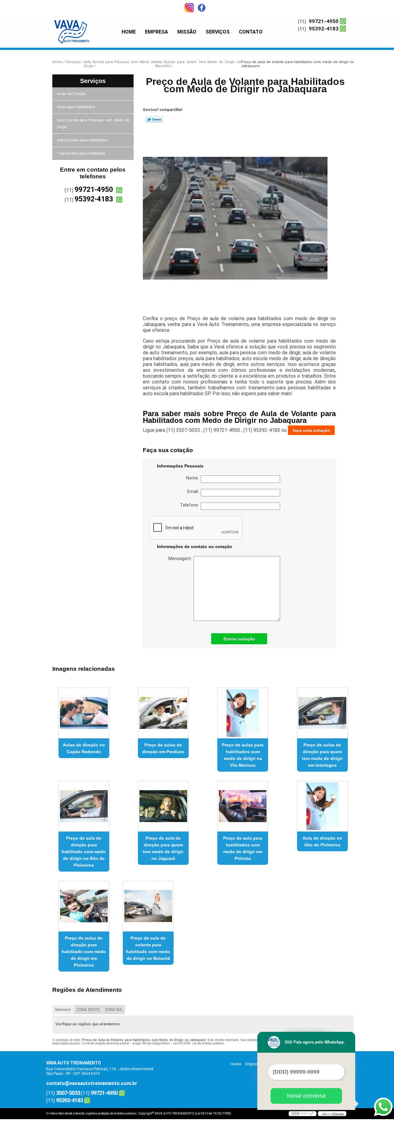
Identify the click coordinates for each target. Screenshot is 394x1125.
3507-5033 (68, 1093)
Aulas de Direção (71, 94)
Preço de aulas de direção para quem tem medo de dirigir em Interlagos (322, 755)
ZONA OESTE (88, 1010)
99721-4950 (324, 21)
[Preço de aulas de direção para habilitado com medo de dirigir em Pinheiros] (83, 906)
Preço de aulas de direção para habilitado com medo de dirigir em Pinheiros (84, 952)
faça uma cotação (311, 430)
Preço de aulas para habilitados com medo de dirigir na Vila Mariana (242, 755)
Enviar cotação (239, 638)
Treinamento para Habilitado (81, 153)
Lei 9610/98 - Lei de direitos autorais (198, 1043)
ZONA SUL (114, 1010)
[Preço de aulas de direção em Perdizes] (163, 713)
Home (129, 32)
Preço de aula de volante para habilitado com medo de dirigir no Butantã (148, 948)
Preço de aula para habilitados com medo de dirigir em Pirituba (242, 848)
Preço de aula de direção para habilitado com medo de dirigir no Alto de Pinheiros (84, 852)
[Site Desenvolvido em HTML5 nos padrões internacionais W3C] (302, 1113)
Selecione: (63, 1010)
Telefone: (190, 505)
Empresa (156, 32)
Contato (251, 32)
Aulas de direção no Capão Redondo (84, 748)
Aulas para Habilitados (76, 107)
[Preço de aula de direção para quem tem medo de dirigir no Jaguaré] (163, 806)
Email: (194, 491)
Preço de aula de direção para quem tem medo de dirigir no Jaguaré (163, 848)
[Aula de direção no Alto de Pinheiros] (322, 806)
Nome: (193, 477)
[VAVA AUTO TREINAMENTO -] (81, 27)
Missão (186, 32)
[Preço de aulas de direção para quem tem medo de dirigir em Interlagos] (322, 713)
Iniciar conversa (306, 1096)
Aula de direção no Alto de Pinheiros (322, 841)
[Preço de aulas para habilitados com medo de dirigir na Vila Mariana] (242, 713)
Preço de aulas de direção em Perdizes (163, 748)
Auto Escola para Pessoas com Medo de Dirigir (93, 123)
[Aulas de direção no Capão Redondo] (83, 713)
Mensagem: (181, 558)
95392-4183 (324, 29)
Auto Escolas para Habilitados (82, 140)
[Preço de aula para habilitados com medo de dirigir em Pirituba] (242, 806)
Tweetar (154, 119)
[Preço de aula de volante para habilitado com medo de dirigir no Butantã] (148, 906)
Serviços (218, 32)
